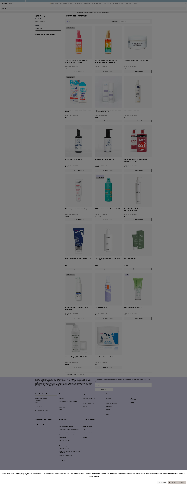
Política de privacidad (93, 476)
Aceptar (181, 482)
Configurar (162, 482)
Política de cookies (135, 473)
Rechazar (172, 482)
